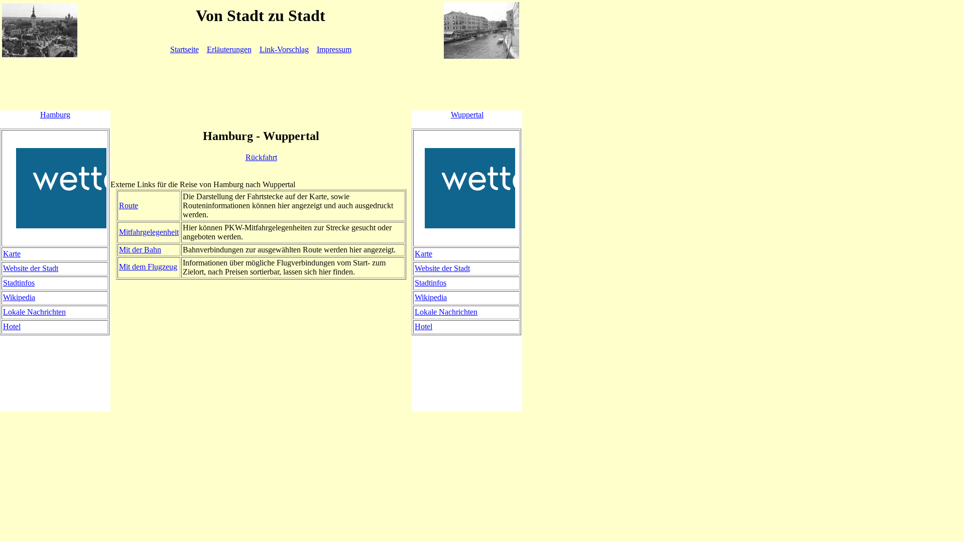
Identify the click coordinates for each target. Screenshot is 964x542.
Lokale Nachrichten (34, 312)
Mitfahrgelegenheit (149, 232)
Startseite (184, 49)
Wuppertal (467, 114)
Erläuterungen (229, 49)
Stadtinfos (19, 283)
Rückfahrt (261, 157)
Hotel (12, 326)
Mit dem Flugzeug (148, 266)
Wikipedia (19, 297)
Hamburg (55, 114)
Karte (12, 253)
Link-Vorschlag (284, 49)
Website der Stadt (30, 268)
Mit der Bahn (140, 249)
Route (128, 205)
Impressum (334, 49)
